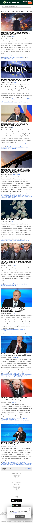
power (6, 57)
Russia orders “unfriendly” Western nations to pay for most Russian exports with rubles (16, 354)
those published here (11, 520)
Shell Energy (19, 102)
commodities (12, 418)
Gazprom (16, 99)
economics (15, 194)
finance (26, 374)
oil (9, 283)
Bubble (10, 238)
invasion (6, 332)
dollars (17, 143)
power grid (20, 101)
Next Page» (28, 468)
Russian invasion (7, 147)
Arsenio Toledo (15, 357)
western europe (7, 58)
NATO (15, 146)
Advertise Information (16, 482)
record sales (11, 284)
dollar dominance (19, 329)
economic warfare (9, 194)
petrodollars (11, 332)
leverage (23, 195)
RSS (17, 497)
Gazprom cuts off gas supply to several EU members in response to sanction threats (15, 79)
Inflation (24, 55)
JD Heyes (14, 127)
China (16, 238)
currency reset (12, 143)
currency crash (19, 373)
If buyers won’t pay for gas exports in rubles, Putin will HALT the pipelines (16, 443)
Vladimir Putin (7, 148)
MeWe (16, 494)
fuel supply (6, 99)
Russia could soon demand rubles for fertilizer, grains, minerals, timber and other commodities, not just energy (15, 399)
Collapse (7, 55)
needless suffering (14, 196)
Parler (16, 489)
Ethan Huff (13, 36)
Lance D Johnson (16, 174)
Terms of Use (16, 476)
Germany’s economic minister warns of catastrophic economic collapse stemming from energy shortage (15, 33)
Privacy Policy (16, 475)
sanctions (13, 147)
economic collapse (8, 374)
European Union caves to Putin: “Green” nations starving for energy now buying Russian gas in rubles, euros (15, 124)
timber (25, 420)
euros (5, 144)
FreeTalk (16, 491)
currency (25, 193)
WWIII (12, 58)
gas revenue (22, 281)
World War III (25, 102)
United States (7, 285)
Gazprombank (22, 99)
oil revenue (21, 283)
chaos (3, 55)
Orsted (10, 101)
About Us (16, 477)
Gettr (16, 490)
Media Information (16, 481)
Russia (16, 57)
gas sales (28, 281)
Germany (20, 55)
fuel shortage (15, 55)
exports (20, 418)
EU (3, 99)
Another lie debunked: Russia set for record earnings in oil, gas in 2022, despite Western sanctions (16, 262)
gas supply (11, 99)
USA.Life (16, 496)
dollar (11, 239)
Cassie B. (14, 221)
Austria (3, 418)
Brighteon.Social (16, 487)
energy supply (25, 98)
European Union (12, 195)
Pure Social (16, 493)
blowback (21, 193)
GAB (17, 495)
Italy (26, 99)
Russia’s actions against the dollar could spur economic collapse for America (16, 219)
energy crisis (19, 98)
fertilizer (24, 418)
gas (19, 281)
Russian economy (7, 333)
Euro (20, 374)
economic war (16, 374)
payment (11, 420)
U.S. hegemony (22, 333)
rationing (10, 57)
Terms (6, 513)
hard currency (4, 331)
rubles (13, 57)
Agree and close (20, 516)
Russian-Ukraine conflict (10, 102)
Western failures (11, 197)
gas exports (9, 463)
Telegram (16, 488)
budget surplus (5, 281)
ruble (21, 196)
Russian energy (15, 333)
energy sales (11, 281)
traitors (17, 147)
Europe (14, 239)
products (13, 375)
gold (22, 239)
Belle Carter (14, 82)
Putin (7, 284)
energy (10, 55)
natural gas (19, 146)
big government (5, 98)
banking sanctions (15, 193)
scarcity (20, 57)
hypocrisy (12, 146)
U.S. (20, 147)
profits (4, 284)
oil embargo (6, 101)
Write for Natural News (16, 480)
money (5, 420)
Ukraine (23, 57)
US (23, 240)
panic (4, 57)
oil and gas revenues (14, 283)
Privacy (2, 513)
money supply (10, 240)
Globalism (18, 239)
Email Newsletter (16, 486)
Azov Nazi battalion (6, 193)
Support (16, 478)
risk (19, 196)
